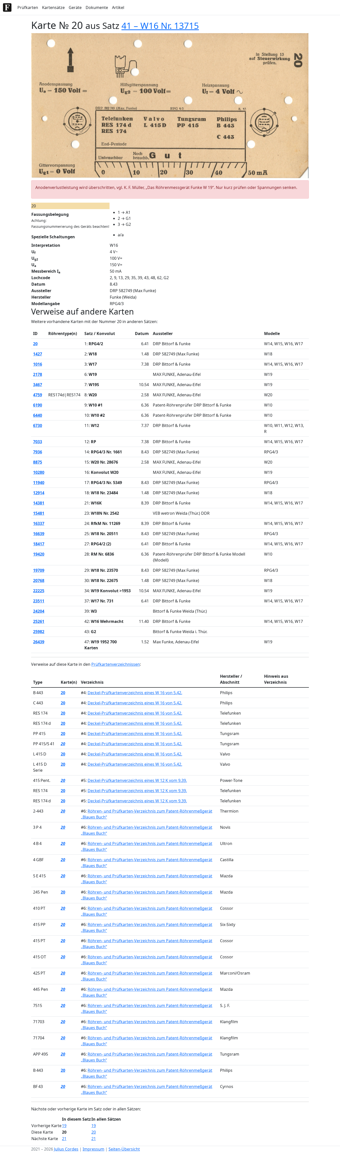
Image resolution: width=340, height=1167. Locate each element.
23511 (38, 601)
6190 (37, 405)
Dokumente (97, 7)
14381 (38, 503)
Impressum (93, 1149)
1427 (37, 354)
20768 (38, 580)
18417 (38, 544)
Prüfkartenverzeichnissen (115, 664)
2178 (37, 374)
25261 (38, 621)
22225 (38, 590)
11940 (38, 482)
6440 (37, 415)
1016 (37, 364)
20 (35, 343)
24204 (38, 611)
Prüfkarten (27, 7)
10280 (38, 472)
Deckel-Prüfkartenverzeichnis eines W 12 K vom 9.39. (137, 780)
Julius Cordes (66, 1149)
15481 (38, 513)
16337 (38, 523)
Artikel (118, 7)
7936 (37, 452)
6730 (37, 425)
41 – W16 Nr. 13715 (160, 25)
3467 (37, 384)
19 (64, 1125)
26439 (38, 642)
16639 (38, 533)
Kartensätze (53, 7)
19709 (38, 570)
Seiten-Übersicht (124, 1149)
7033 (37, 441)
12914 (38, 493)
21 (64, 1138)
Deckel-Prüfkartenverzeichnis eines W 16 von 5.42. (135, 692)
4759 (37, 395)
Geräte (75, 7)
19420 (38, 554)
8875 (37, 462)
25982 (38, 631)
